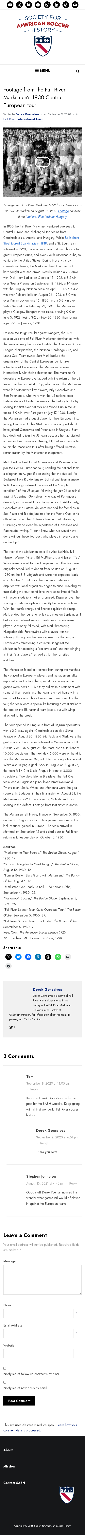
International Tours (30, 119)
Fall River (9, 119)
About (8, 1450)
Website (8, 1345)
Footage (63, 211)
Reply (34, 1089)
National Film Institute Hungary (46, 216)
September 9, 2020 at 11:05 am (48, 1083)
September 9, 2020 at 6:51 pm (57, 1137)
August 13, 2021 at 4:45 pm (45, 1183)
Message (9, 1261)
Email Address (12, 1325)
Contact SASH (14, 1483)
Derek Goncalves (27, 114)
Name (7, 1305)
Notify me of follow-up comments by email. (31, 1374)
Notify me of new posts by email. (25, 1388)
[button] (42, 71)
